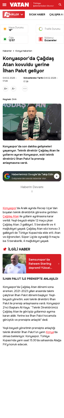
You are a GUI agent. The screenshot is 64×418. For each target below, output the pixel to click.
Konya (50, 332)
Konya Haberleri (24, 51)
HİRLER (12, 14)
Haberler (7, 51)
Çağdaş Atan (47, 150)
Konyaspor (10, 146)
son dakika (29, 146)
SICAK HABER (37, 14)
